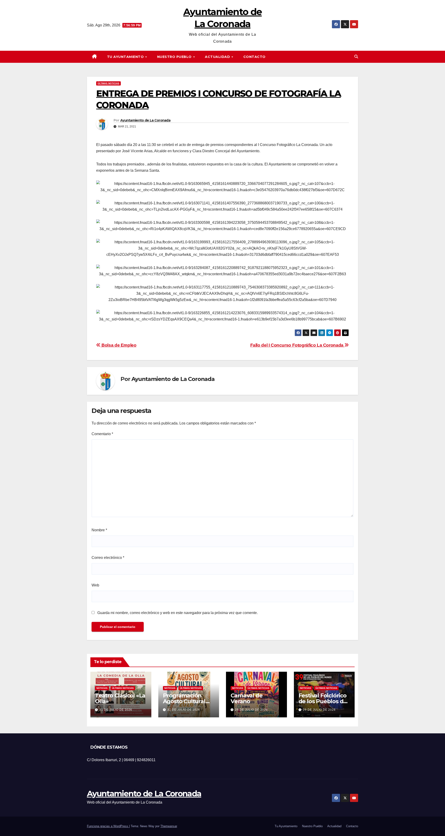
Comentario (102, 434)
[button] (356, 57)
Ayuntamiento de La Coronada (145, 120)
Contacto (254, 57)
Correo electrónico (108, 558)
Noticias (102, 688)
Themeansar (168, 826)
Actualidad (218, 57)
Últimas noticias (108, 83)
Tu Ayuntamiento (126, 57)
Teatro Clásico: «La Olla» (120, 698)
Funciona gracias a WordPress (108, 826)
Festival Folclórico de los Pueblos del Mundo (323, 701)
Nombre (99, 530)
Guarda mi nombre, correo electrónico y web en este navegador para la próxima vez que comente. (177, 613)
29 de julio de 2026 (251, 709)
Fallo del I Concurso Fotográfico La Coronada (297, 345)
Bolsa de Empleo (118, 345)
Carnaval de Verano (247, 698)
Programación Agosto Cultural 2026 (184, 701)
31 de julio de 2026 (115, 709)
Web (95, 585)
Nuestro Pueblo (175, 57)
